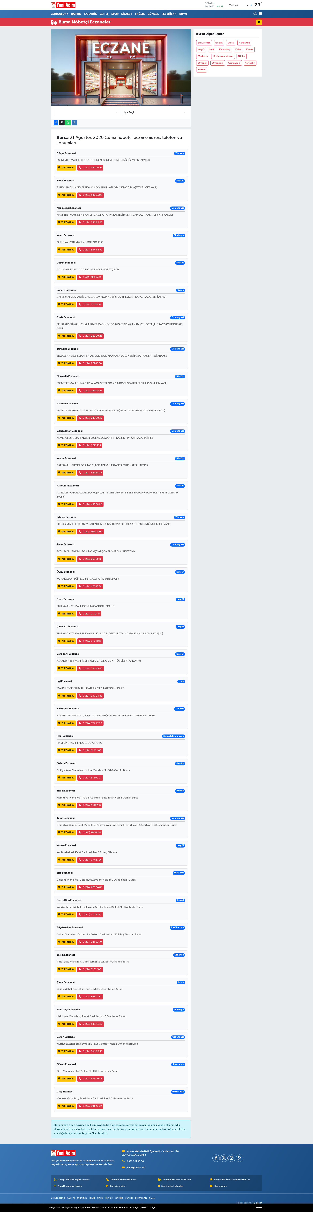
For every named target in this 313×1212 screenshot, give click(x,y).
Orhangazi (217, 63)
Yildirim (201, 69)
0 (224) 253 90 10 (92, 559)
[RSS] (239, 1158)
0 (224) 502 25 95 (92, 195)
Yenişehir (250, 63)
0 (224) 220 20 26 (92, 336)
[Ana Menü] (260, 13)
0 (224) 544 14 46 (92, 1024)
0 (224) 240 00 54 (93, 390)
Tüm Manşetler (118, 1186)
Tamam (259, 1207)
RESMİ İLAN (169, 14)
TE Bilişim (257, 1203)
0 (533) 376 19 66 (92, 832)
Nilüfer (241, 56)
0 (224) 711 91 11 (91, 614)
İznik (211, 49)
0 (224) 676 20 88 (92, 1078)
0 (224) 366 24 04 (92, 531)
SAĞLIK (140, 14)
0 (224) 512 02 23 (92, 778)
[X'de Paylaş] (62, 122)
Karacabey (225, 49)
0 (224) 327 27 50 (92, 723)
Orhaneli (202, 63)
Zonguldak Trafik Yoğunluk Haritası (232, 1179)
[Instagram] (231, 1158)
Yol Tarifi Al (67, 167)
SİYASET (126, 14)
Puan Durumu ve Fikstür (70, 1186)
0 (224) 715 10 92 (92, 641)
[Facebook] (216, 1158)
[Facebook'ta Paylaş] (56, 122)
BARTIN (76, 14)
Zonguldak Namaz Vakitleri (176, 1179)
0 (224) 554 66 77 (92, 250)
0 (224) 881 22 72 (92, 1106)
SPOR (115, 14)
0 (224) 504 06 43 (92, 1051)
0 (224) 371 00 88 (92, 304)
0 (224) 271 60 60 (92, 363)
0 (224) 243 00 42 (92, 418)
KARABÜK (90, 14)
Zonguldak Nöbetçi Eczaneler (73, 1179)
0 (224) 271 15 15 (92, 445)
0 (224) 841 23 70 (92, 942)
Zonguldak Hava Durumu (123, 1179)
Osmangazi (234, 63)
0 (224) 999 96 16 (92, 167)
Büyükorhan (204, 43)
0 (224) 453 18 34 (92, 586)
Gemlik (219, 43)
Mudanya (203, 56)
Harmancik (244, 43)
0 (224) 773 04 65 (92, 887)
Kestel (249, 49)
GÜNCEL (153, 14)
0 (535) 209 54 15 (92, 277)
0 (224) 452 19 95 (92, 472)
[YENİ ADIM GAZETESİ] (63, 5)
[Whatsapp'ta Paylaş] (68, 122)
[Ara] (255, 13)
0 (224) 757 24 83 (92, 696)
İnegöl (201, 49)
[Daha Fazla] (74, 122)
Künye (183, 14)
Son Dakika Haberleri (172, 1186)
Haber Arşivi (220, 1186)
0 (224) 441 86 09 (92, 504)
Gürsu (231, 43)
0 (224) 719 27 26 (92, 860)
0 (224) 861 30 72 (92, 996)
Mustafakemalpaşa (223, 56)
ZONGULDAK (59, 14)
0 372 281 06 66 (135, 1161)
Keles (238, 49)
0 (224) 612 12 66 (92, 750)
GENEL (104, 14)
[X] (224, 1158)
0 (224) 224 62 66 (92, 668)
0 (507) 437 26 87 (92, 914)
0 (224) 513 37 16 (92, 805)
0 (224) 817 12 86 (92, 969)
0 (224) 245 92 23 (92, 222)
